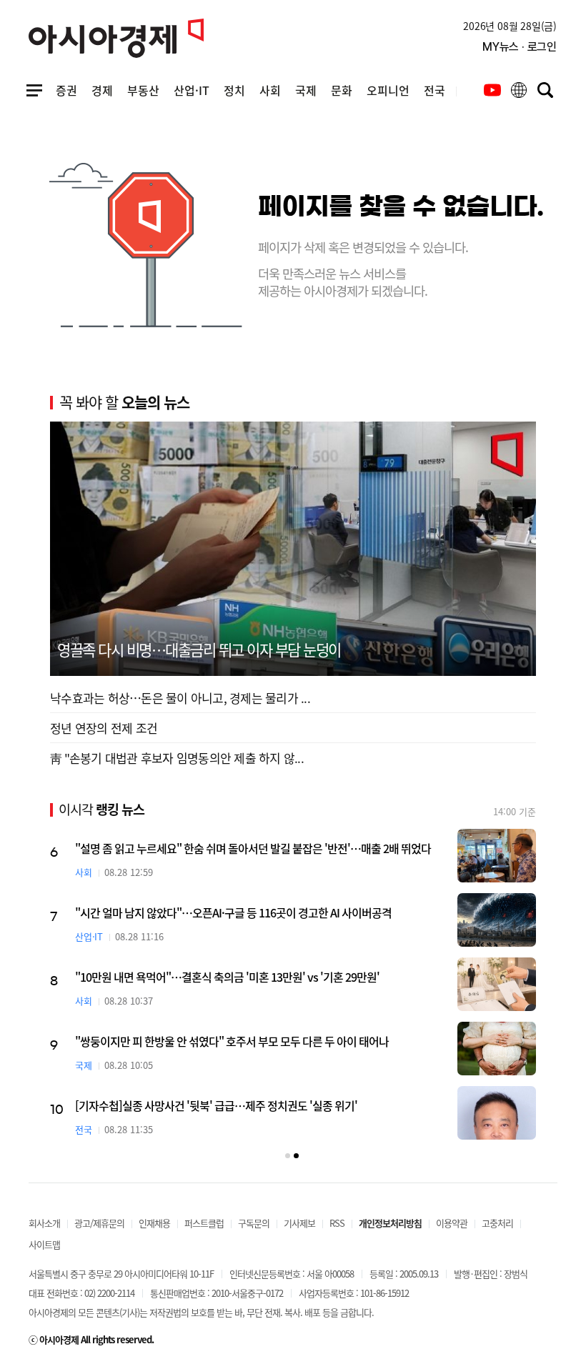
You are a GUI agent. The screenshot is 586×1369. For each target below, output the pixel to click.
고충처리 (497, 1223)
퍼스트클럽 (204, 1223)
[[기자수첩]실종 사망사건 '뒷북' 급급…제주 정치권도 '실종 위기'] (496, 1113)
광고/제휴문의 (99, 1223)
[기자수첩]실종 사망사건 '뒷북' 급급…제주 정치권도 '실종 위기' (216, 1105)
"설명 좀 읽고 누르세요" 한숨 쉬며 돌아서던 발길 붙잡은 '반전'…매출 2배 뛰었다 (253, 848)
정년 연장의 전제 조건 (103, 728)
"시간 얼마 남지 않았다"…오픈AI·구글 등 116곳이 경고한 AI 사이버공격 (233, 912)
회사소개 (44, 1223)
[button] (287, 1155)
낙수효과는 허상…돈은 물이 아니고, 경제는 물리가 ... (180, 698)
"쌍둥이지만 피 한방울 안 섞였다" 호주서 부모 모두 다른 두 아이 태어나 (232, 1041)
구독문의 (253, 1223)
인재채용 (154, 1223)
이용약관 (451, 1223)
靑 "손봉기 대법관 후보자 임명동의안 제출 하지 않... (177, 758)
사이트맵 (44, 1244)
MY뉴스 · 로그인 (519, 47)
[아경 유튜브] (492, 90)
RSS (336, 1223)
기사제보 (299, 1223)
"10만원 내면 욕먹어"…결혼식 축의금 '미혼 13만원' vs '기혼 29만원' (227, 976)
